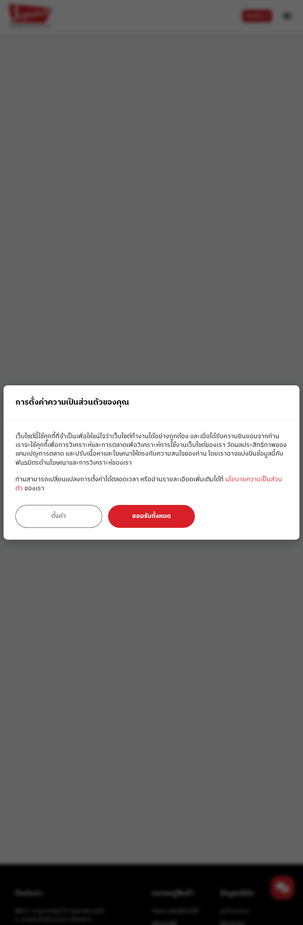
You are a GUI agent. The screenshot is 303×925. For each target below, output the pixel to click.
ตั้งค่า (58, 516)
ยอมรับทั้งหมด (151, 516)
